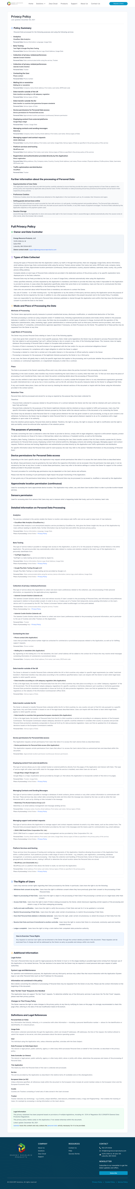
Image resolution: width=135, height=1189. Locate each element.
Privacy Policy (42, 533)
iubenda (16, 1125)
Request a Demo (119, 3)
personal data (52, 1125)
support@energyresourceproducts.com (42, 250)
